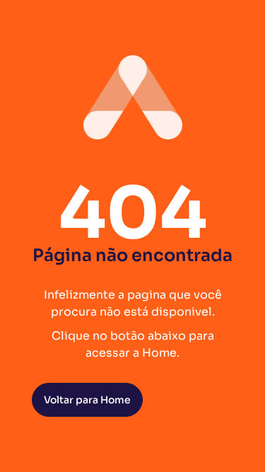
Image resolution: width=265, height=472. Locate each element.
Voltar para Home (87, 400)
